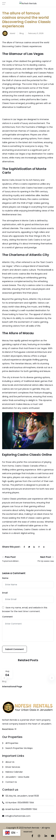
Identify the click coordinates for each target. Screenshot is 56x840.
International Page (12, 686)
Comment (7, 616)
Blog (22, 33)
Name (5, 578)
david (12, 33)
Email (5, 592)
